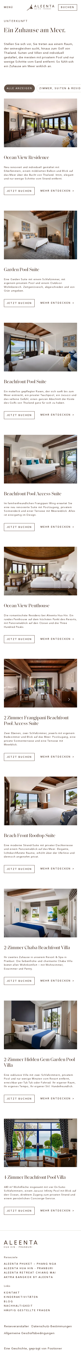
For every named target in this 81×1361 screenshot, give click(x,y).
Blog (8, 1302)
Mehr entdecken (55, 191)
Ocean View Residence (26, 157)
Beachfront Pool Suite (25, 382)
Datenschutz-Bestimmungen (51, 1326)
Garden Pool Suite (21, 270)
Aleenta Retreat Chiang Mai (30, 1273)
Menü (8, 7)
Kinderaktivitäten (21, 1297)
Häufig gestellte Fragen (27, 1310)
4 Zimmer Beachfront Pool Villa (35, 1177)
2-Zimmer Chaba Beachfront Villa (37, 948)
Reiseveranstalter (16, 1326)
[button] (69, 139)
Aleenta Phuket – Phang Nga (30, 1264)
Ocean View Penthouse (27, 606)
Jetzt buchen (19, 191)
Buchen (67, 7)
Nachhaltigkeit (18, 1306)
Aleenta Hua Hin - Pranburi (28, 1268)
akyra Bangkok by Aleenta (28, 1277)
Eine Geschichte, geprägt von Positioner (33, 1348)
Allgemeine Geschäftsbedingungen (29, 1333)
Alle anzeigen (19, 88)
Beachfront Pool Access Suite (33, 494)
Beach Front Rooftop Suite (29, 836)
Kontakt (12, 1293)
